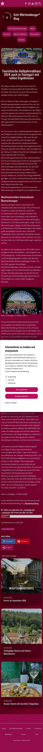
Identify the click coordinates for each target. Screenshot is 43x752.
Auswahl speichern (21, 396)
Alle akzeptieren (21, 389)
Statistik (11, 380)
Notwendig (12, 377)
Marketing (11, 383)
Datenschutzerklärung (20, 371)
